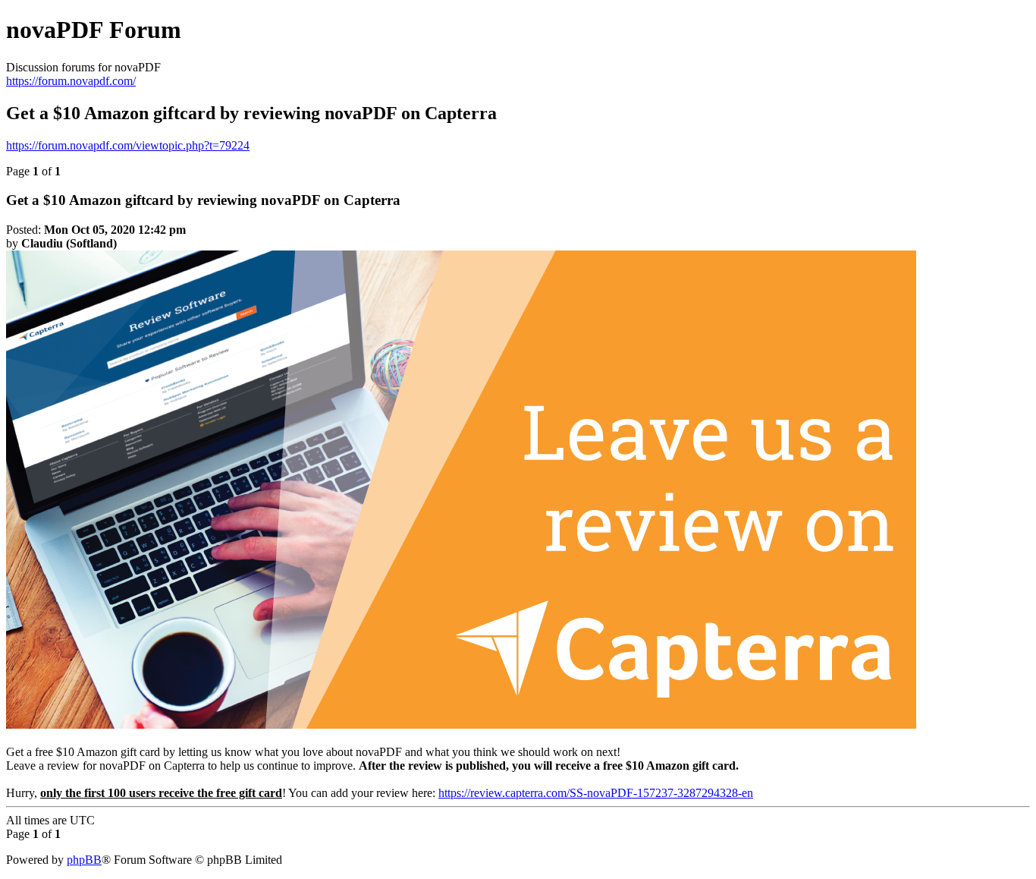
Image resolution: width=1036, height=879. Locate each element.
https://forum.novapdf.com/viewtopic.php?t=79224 (128, 145)
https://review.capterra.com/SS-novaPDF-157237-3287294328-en (595, 792)
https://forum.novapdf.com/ (71, 80)
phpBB (84, 859)
